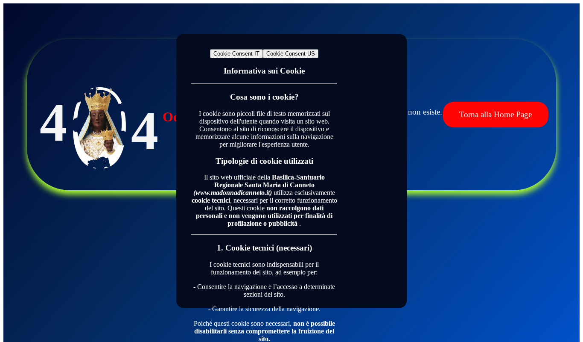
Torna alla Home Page (495, 114)
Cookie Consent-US (290, 53)
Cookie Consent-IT (236, 53)
